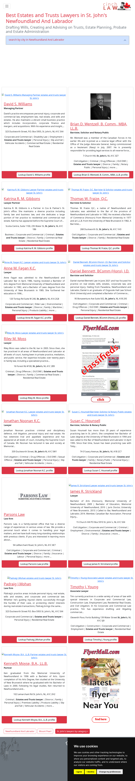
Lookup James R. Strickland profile (101, 564)
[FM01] (100, 686)
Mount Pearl (45, 731)
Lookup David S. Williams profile (34, 174)
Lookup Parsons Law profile (34, 564)
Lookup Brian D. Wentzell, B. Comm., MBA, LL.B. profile (101, 174)
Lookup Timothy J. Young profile (101, 639)
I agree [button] (79, 772)
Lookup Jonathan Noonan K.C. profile (34, 470)
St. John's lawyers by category (71, 731)
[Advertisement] (67, 65)
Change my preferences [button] (110, 772)
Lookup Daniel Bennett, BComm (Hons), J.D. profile (101, 317)
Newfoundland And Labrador (20, 731)
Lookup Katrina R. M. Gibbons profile (34, 248)
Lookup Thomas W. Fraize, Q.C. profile (100, 248)
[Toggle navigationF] (7, 752)
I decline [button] (90, 772)
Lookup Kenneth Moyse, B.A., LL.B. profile (34, 719)
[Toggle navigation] (7, 6)
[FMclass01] (100, 364)
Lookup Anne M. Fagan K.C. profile (34, 317)
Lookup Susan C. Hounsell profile (100, 470)
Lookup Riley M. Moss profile (34, 398)
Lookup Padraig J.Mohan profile (34, 639)
